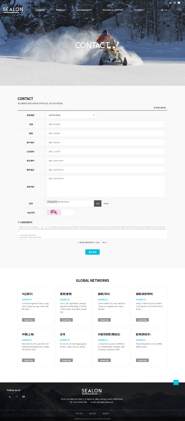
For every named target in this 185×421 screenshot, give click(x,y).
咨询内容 (31, 186)
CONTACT (139, 10)
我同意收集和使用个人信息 (89, 242)
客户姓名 (31, 142)
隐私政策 (92, 413)
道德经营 (105, 413)
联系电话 (31, 169)
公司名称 (31, 151)
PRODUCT (61, 10)
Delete (106, 203)
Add (97, 203)
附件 (31, 203)
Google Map (28, 320)
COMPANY (40, 10)
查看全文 (104, 242)
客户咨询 (79, 413)
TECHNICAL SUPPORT (112, 10)
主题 (31, 124)
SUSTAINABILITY (84, 10)
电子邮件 (31, 160)
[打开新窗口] (170, 2)
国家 (31, 133)
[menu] (179, 10)
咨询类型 (31, 115)
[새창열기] (10, 397)
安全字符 (31, 212)
